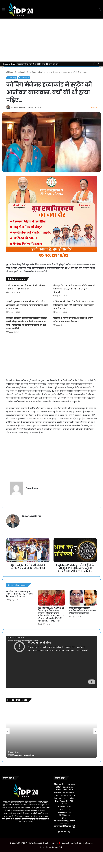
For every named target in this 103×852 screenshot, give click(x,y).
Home (10, 72)
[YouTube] (66, 831)
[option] (51, 731)
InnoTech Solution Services (82, 843)
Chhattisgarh (20, 72)
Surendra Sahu (17, 107)
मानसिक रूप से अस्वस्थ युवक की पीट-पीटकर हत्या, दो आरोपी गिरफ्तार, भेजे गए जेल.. (19, 594)
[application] (51, 662)
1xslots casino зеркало (21, 755)
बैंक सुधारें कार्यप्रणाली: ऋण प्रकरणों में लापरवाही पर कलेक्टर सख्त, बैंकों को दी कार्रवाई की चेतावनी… (74, 289)
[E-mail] (11, 502)
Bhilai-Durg (31, 72)
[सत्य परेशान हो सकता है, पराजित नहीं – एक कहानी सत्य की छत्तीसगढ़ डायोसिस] (83, 598)
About (48, 847)
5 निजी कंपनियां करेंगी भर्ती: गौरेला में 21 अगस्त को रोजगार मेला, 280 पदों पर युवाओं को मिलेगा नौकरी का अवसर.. (73, 305)
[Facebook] (59, 831)
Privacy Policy (58, 847)
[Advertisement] (51, 40)
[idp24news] (21, 9)
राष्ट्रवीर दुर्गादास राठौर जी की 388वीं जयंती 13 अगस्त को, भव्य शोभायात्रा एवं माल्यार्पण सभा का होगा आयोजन (52, 64)
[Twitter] (62, 831)
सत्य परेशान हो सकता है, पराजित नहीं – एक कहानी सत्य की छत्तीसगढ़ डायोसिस (82, 611)
